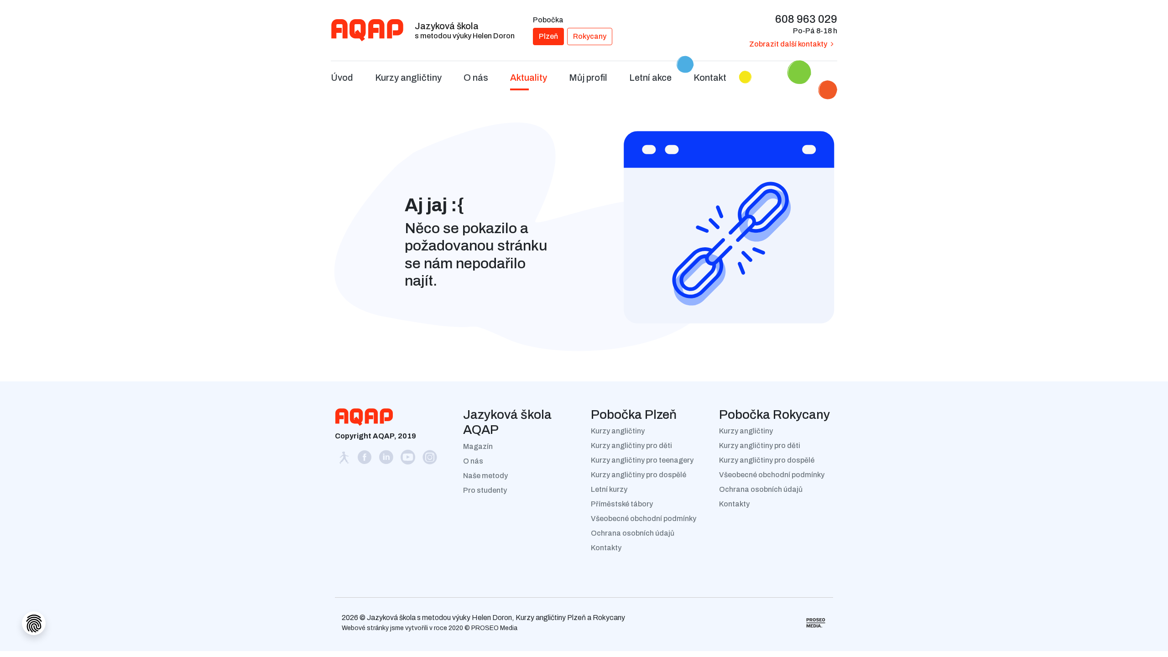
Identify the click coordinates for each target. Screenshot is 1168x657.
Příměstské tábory (622, 504)
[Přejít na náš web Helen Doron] (344, 460)
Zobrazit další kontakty (788, 44)
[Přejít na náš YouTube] (409, 460)
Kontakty (606, 548)
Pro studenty (485, 490)
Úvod (342, 78)
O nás (473, 461)
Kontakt (710, 78)
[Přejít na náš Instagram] (430, 460)
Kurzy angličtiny (618, 431)
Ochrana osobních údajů (632, 533)
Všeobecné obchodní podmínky (643, 518)
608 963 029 (806, 19)
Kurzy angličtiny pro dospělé (638, 475)
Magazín (478, 446)
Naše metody (485, 476)
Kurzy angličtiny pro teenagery (642, 460)
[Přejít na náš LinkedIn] (387, 460)
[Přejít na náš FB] (365, 460)
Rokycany (589, 36)
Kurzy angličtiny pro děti (631, 445)
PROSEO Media (494, 628)
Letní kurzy (609, 489)
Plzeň (548, 36)
